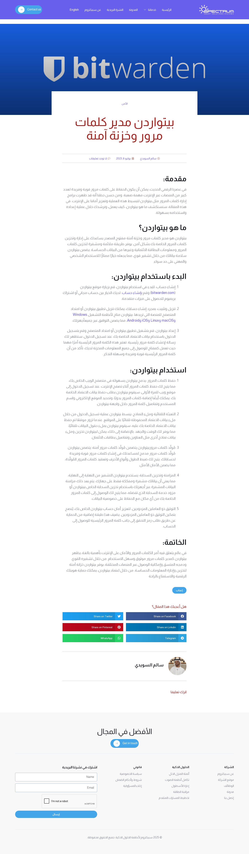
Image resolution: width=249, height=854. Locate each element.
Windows (80, 315)
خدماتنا (152, 9)
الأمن (125, 103)
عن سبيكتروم (93, 9)
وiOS (146, 320)
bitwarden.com (162, 293)
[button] (156, 616)
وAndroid (134, 320)
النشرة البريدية (115, 9)
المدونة (133, 9)
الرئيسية (166, 9)
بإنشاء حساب (132, 293)
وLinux (156, 320)
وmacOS (169, 320)
